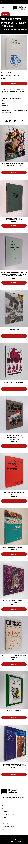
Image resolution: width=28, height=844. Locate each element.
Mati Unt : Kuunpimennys (14, 711)
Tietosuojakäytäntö (11, 841)
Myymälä (5, 14)
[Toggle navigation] (3, 8)
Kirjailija (6, 809)
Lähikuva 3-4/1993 (14, 329)
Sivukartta (19, 841)
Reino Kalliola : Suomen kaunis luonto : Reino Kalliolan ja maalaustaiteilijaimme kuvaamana (14, 766)
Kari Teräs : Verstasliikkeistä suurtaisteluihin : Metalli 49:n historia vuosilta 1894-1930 (14, 437)
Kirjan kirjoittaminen (9, 814)
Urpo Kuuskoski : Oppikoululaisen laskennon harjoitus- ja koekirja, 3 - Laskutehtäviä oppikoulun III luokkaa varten (14, 274)
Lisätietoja (14, 83)
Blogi (5, 817)
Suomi (4, 2)
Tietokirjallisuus (12, 73)
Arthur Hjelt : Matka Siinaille (14, 219)
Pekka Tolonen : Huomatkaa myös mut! (14, 382)
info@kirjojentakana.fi (22, 2)
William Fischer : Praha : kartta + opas (14, 547)
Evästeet (19, 839)
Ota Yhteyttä (13, 839)
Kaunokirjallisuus (8, 811)
